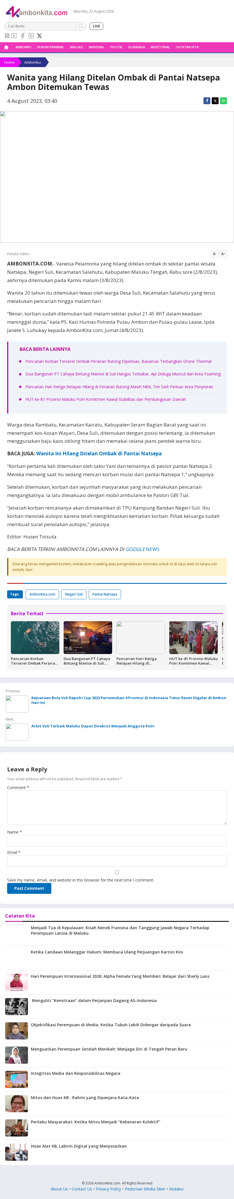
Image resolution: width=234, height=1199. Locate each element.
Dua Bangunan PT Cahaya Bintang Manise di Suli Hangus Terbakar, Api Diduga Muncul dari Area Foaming (123, 374)
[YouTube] (14, 36)
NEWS (152, 549)
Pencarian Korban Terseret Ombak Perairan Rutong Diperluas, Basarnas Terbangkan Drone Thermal (118, 361)
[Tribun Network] (7, 36)
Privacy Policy (108, 1189)
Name (14, 832)
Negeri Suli (74, 594)
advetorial (160, 47)
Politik (116, 47)
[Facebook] (22, 36)
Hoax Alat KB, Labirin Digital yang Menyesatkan (79, 1146)
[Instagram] (31, 36)
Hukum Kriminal (50, 47)
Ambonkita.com (42, 594)
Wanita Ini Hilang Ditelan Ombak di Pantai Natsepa (99, 453)
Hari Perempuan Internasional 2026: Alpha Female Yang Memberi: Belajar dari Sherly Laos (120, 976)
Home (9, 62)
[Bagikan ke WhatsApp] (223, 100)
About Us (59, 1189)
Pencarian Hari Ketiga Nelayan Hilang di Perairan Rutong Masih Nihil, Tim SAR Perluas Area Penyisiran (119, 386)
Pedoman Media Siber (145, 1189)
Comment (18, 787)
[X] (39, 35)
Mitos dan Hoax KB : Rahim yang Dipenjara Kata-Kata (85, 1097)
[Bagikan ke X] (215, 100)
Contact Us (82, 1189)
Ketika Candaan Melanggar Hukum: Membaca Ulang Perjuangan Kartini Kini (107, 952)
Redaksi (176, 1189)
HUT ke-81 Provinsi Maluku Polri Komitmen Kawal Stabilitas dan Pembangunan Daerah (105, 399)
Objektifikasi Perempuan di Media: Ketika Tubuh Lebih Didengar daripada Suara (111, 1024)
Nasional (96, 47)
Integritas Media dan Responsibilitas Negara (75, 1073)
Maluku (76, 47)
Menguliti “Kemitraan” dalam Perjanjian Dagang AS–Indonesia (94, 1000)
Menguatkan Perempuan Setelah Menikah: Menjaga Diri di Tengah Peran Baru (109, 1049)
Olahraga (136, 47)
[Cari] (81, 26)
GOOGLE (135, 549)
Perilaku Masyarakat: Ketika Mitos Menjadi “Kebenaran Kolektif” (95, 1121)
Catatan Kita (187, 47)
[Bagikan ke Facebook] (206, 100)
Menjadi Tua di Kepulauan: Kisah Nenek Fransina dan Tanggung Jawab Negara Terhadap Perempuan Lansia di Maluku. (120, 930)
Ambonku (23, 47)
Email (14, 852)
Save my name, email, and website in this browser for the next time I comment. (80, 880)
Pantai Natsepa (104, 594)
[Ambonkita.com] (6, 47)
